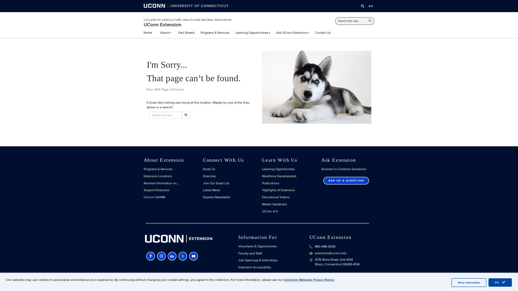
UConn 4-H (270, 211)
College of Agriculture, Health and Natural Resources (188, 20)
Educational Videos (275, 197)
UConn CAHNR (154, 197)
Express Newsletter (216, 197)
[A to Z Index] (370, 6)
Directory (209, 176)
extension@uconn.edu (331, 253)
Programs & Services (215, 33)
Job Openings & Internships (257, 260)
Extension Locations (158, 176)
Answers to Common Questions (343, 169)
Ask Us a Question (346, 180)
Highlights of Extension (278, 190)
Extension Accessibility (254, 267)
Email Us (209, 169)
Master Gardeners (274, 204)
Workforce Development (279, 176)
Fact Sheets (186, 33)
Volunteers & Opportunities (257, 246)
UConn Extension (163, 25)
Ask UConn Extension (291, 33)
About (164, 33)
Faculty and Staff (250, 253)
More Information (469, 282)
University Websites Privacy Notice (308, 280)
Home (148, 33)
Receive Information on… (161, 183)
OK (498, 282)
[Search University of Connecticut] (362, 6)
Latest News (211, 190)
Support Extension (157, 190)
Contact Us (323, 33)
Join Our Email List (216, 183)
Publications (270, 183)
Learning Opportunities (252, 33)
